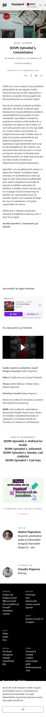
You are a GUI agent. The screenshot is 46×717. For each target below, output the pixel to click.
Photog (22, 573)
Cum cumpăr (32, 661)
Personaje (30, 595)
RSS (4, 664)
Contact (6, 614)
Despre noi (8, 595)
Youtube (6, 658)
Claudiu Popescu (23, 63)
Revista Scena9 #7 (34, 619)
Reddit (41, 76)
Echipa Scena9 (10, 598)
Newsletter (8, 610)
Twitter (36, 76)
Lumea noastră (33, 604)
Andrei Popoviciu (17, 58)
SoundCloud (8, 661)
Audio (5, 637)
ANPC (28, 664)
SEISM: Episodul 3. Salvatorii (23, 448)
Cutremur (27, 43)
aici (33, 547)
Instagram (8, 654)
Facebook (7, 651)
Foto (5, 640)
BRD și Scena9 (9, 601)
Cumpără (30, 622)
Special (29, 607)
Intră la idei (31, 601)
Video (5, 633)
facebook (31, 76)
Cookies (29, 658)
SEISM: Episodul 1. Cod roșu (23, 460)
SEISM (17, 43)
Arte (28, 598)
